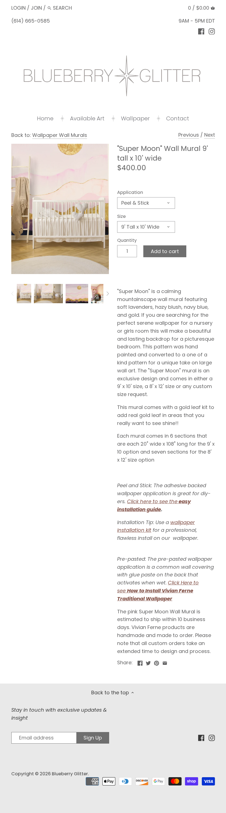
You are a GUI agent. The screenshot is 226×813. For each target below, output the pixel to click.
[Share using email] (164, 661)
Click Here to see (158, 590)
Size (121, 216)
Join (36, 7)
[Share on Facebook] (140, 661)
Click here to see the (152, 501)
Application (130, 192)
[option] (24, 293)
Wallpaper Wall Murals (59, 135)
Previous (188, 134)
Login (18, 7)
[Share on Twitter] (148, 661)
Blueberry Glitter (70, 774)
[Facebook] (201, 31)
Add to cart (165, 251)
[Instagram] (212, 31)
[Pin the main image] (156, 661)
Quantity (127, 240)
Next (209, 134)
